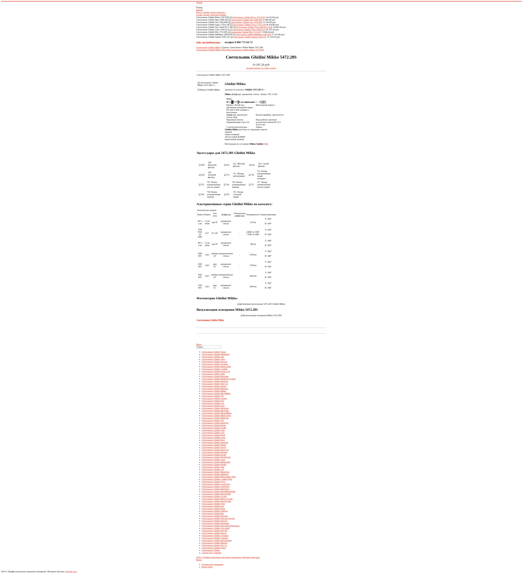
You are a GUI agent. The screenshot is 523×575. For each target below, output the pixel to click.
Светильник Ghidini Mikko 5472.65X (247, 50)
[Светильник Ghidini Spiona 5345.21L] (248, 37)
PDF (266, 144)
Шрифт (199, 10)
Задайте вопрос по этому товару (261, 68)
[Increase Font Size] (196, 5)
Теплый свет (71, 571)
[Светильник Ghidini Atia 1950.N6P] (245, 22)
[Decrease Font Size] (197, 5)
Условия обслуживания (212, 564)
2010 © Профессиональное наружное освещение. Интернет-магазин (228, 557)
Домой (199, 2)
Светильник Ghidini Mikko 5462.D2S (213, 50)
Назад (199, 344)
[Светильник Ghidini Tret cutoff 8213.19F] (252, 27)
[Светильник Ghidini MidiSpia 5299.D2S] (252, 34)
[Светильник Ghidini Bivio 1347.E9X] (247, 17)
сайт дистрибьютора (208, 42)
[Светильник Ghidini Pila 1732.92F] (244, 32)
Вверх (199, 560)
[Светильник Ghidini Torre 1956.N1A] (247, 29)
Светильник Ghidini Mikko (208, 47)
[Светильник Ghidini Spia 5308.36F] (245, 20)
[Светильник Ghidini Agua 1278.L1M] (248, 25)
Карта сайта (207, 567)
